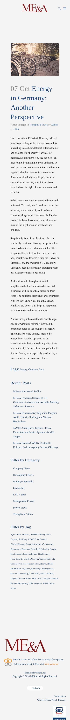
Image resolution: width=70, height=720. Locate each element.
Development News (23, 475)
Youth (13, 588)
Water (51, 583)
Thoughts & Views (38, 124)
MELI (43, 573)
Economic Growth (29, 549)
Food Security (17, 558)
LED (31, 573)
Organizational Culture (21, 578)
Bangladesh (45, 534)
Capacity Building (19, 539)
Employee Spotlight (23, 481)
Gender (27, 558)
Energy (23, 369)
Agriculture (16, 534)
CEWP (31, 539)
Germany (33, 369)
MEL (37, 573)
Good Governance (19, 563)
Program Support (51, 578)
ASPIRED (34, 534)
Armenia (25, 534)
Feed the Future (30, 553)
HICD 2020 (16, 568)
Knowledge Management (42, 568)
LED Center (19, 494)
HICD (49, 563)
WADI (45, 583)
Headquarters (33, 563)
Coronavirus (47, 544)
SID (31, 583)
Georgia (34, 558)
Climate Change (18, 544)
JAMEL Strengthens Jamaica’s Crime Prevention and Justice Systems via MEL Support (34, 432)
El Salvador (44, 549)
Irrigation (26, 568)
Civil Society (41, 539)
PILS (40, 578)
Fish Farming (44, 553)
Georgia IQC (44, 558)
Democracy (15, 549)
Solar (41, 369)
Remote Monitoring (19, 583)
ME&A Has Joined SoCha (27, 391)
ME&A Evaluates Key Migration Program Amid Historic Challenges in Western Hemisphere (35, 417)
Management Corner (23, 501)
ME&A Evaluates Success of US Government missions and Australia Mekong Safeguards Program (36, 402)
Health (43, 563)
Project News (20, 507)
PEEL (34, 578)
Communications (33, 544)
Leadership (23, 573)
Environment (16, 553)
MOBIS (50, 573)
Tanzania (38, 583)
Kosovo (14, 573)
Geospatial (18, 488)
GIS (53, 558)
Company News (21, 468)
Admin (54, 124)
